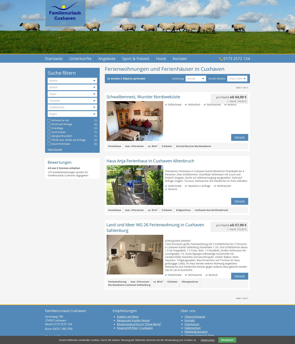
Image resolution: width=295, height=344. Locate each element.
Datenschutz (193, 328)
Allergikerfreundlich (61, 136)
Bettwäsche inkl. (60, 120)
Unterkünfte (80, 58)
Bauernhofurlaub (60, 143)
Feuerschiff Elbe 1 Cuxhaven (135, 328)
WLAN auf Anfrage (61, 124)
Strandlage (57, 128)
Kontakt (180, 58)
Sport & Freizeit (135, 58)
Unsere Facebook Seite (199, 335)
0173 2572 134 (236, 58)
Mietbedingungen (196, 332)
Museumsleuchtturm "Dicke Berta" (139, 324)
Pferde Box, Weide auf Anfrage (68, 139)
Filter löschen (55, 149)
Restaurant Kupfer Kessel (133, 320)
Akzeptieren (227, 340)
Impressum (192, 324)
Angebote (106, 58)
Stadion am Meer (128, 317)
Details (240, 137)
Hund (161, 58)
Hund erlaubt (58, 132)
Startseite (53, 58)
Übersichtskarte (195, 317)
